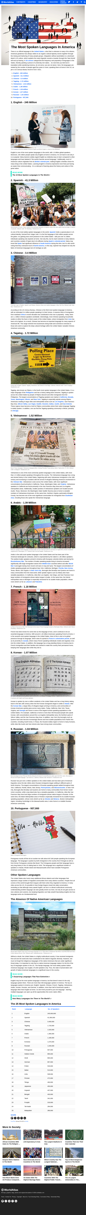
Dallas (51, 404)
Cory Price (13, 1121)
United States (39, 51)
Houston (45, 404)
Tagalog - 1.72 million (21, 81)
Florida (61, 568)
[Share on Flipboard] (12, 1118)
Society (26, 1121)
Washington (20, 399)
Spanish (52, 232)
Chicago (15, 411)
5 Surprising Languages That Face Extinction (30, 977)
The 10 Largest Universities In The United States (72, 1180)
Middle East (46, 563)
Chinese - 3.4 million (20, 78)
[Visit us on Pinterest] (12, 1201)
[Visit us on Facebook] (6, 1201)
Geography (42, 2)
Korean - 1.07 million (20, 92)
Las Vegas (32, 404)
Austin (57, 404)
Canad (25, 641)
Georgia (22, 710)
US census (29, 60)
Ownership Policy (55, 1196)
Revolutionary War (17, 561)
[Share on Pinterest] (21, 1118)
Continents (20, 2)
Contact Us (8, 1196)
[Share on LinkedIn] (25, 1118)
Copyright (19, 1196)
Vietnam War (17, 482)
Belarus (56, 799)
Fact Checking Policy (33, 1196)
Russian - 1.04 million (21, 95)
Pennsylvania (46, 787)
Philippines (30, 392)
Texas (13, 399)
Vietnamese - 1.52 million (22, 84)
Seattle (38, 404)
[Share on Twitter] (18, 1118)
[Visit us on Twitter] (9, 1201)
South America (45, 243)
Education (54, 2)
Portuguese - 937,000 (21, 97)
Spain (20, 243)
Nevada (70, 397)
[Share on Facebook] (15, 1118)
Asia (69, 319)
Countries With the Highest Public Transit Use (52, 1180)
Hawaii (67, 703)
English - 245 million (20, 73)
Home (2, 1196)
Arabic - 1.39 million (20, 86)
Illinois (27, 399)
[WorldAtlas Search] (84, 2)
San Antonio (67, 404)
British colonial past (42, 161)
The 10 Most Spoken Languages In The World (30, 175)
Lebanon (29, 582)
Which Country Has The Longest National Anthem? (52, 1162)
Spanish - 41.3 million (21, 76)
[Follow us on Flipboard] (2, 1201)
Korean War (17, 706)
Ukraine (47, 799)
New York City (36, 570)
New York (37, 399)
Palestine (38, 582)
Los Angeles (59, 401)
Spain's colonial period (57, 241)
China (23, 314)
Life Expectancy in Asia (31, 1142)
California (63, 397)
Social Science (63, 2)
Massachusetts (59, 787)
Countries (32, 2)
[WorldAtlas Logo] (8, 2)
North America (39, 246)
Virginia (63, 484)
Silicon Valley (22, 404)
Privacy (14, 1196)
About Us (25, 1196)
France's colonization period (59, 638)
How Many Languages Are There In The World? (31, 998)
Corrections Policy (45, 1196)
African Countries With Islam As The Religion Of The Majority (11, 1144)
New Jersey (68, 568)
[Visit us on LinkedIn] (16, 1201)
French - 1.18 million (20, 89)
